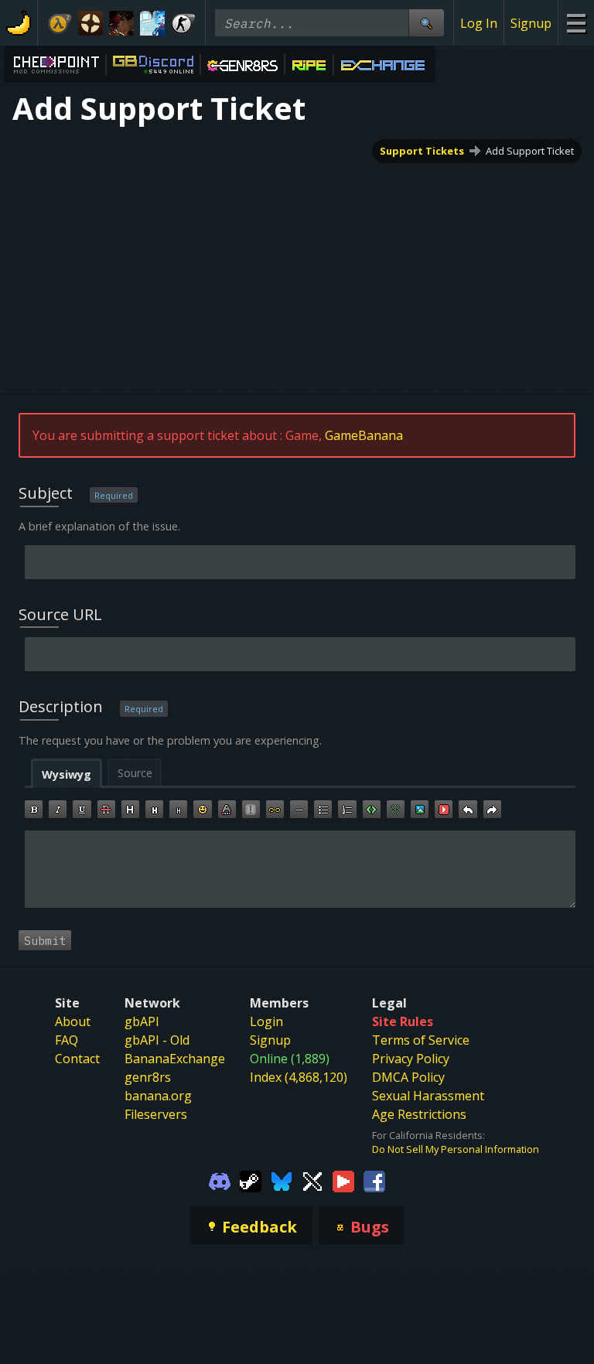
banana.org (158, 1095)
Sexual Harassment (428, 1095)
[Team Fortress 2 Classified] (90, 23)
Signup (530, 23)
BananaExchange (175, 1058)
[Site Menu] (576, 23)
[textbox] (300, 869)
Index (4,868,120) (298, 1077)
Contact (77, 1058)
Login (266, 1021)
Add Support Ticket (530, 151)
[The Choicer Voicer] (152, 23)
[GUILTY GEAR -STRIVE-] (121, 23)
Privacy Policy (410, 1058)
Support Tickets (422, 151)
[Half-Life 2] (59, 23)
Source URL (60, 614)
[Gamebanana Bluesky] (281, 1180)
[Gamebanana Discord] (219, 1180)
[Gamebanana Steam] (250, 1180)
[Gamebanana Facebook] (374, 1180)
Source (135, 773)
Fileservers (156, 1114)
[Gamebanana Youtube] (343, 1180)
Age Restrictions (419, 1114)
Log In (478, 23)
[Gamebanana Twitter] (312, 1180)
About (72, 1021)
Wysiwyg (66, 774)
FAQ (66, 1040)
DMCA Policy (408, 1077)
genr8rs (148, 1077)
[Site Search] (426, 22)
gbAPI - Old (157, 1040)
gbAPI (142, 1021)
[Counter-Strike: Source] (183, 23)
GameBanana (364, 435)
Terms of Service (420, 1040)
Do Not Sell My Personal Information (455, 1149)
